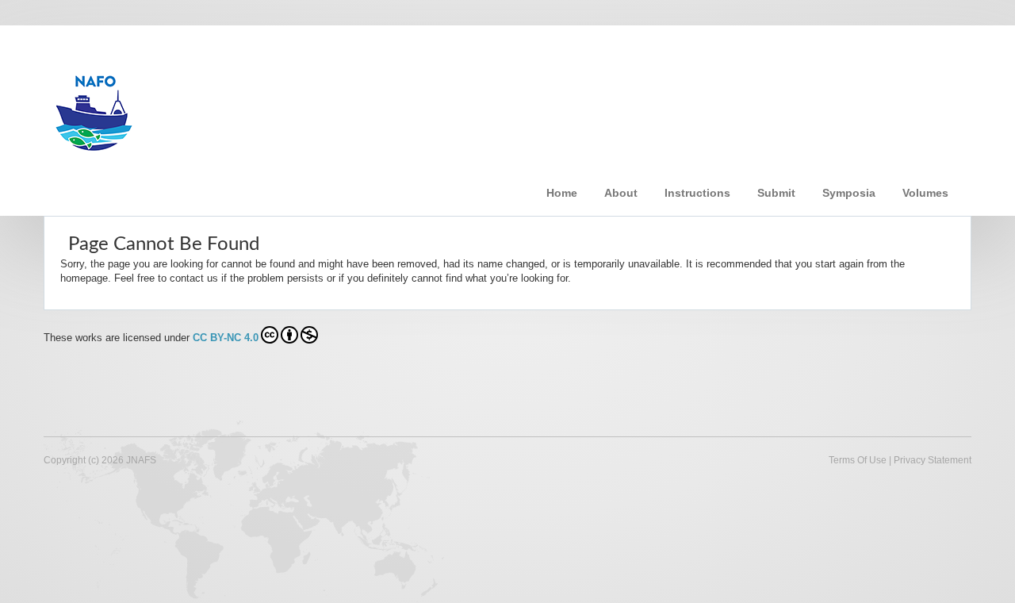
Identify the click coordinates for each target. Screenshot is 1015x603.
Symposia (848, 192)
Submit (776, 192)
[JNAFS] (297, 105)
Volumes (925, 192)
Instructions (697, 192)
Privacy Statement (932, 460)
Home (561, 192)
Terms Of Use (858, 460)
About (621, 192)
